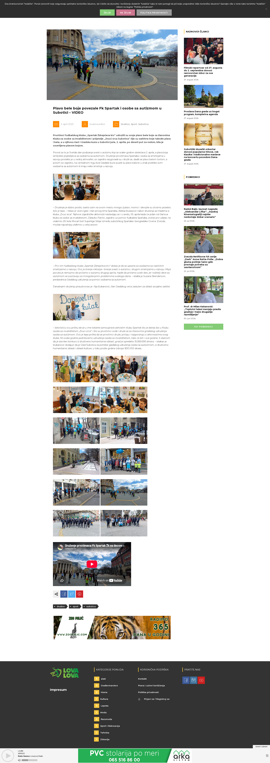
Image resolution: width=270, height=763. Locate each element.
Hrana (101, 692)
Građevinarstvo (107, 685)
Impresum (58, 690)
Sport (134, 124)
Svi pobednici (203, 326)
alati (101, 678)
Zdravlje (103, 739)
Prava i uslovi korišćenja (151, 685)
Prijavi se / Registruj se (157, 699)
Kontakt (142, 679)
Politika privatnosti (148, 692)
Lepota (102, 705)
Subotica (143, 124)
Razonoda (104, 719)
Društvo (125, 124)
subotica (91, 606)
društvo (61, 606)
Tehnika (102, 732)
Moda (101, 712)
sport (75, 606)
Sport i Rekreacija (108, 725)
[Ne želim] (266, 8)
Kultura (102, 699)
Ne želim (125, 12)
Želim (107, 12)
